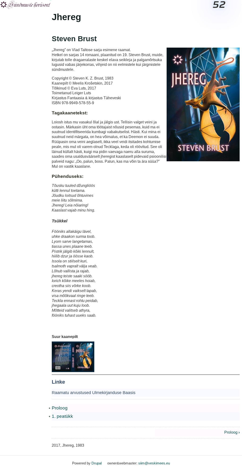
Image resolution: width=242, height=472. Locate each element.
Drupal (96, 463)
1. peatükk (62, 416)
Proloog (60, 407)
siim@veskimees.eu (154, 463)
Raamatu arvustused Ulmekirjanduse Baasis (93, 392)
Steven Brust (74, 39)
